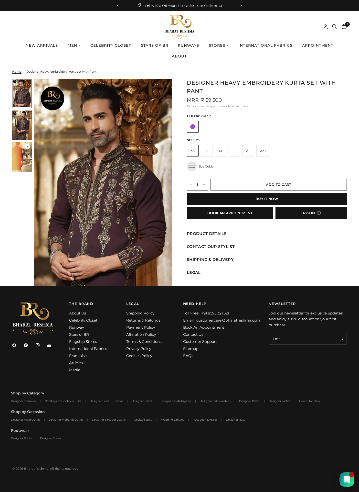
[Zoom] (162, 89)
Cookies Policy (139, 355)
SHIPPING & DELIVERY (210, 259)
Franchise (78, 355)
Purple (193, 127)
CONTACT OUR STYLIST (211, 246)
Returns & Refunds (143, 320)
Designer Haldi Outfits (25, 419)
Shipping (213, 106)
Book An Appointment (203, 327)
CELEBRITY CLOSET (110, 45)
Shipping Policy (140, 313)
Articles (76, 362)
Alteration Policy (141, 334)
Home (16, 71)
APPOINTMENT (317, 45)
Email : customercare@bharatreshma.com (221, 320)
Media (74, 370)
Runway (76, 327)
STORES (217, 45)
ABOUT (179, 56)
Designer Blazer (249, 401)
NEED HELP (195, 303)
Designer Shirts (142, 401)
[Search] (334, 26)
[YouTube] (52, 345)
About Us (77, 313)
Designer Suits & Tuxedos (106, 401)
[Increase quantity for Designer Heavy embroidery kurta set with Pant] (204, 184)
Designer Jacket (280, 401)
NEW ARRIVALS (42, 45)
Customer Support (200, 341)
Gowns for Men (309, 401)
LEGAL (194, 272)
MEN (72, 45)
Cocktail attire (143, 419)
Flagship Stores (83, 341)
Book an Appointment (230, 213)
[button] (267, 166)
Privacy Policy (138, 348)
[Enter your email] (342, 339)
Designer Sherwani (23, 401)
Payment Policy (140, 327)
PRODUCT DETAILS (207, 233)
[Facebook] (17, 345)
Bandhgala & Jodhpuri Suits (63, 401)
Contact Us (193, 334)
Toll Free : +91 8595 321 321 (206, 313)
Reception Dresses (205, 419)
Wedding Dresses (172, 419)
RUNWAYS (188, 45)
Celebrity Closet (83, 320)
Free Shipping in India (183, 6)
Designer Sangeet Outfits (109, 419)
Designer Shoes (50, 438)
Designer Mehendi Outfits (66, 419)
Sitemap (191, 348)
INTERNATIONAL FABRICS (265, 45)
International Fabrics (88, 348)
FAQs (188, 355)
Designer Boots (21, 438)
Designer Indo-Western (215, 401)
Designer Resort (236, 419)
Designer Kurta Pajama (175, 401)
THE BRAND (81, 303)
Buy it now (266, 199)
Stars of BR (79, 334)
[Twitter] (29, 345)
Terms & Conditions (143, 341)
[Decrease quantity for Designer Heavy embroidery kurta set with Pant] (190, 184)
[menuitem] (42, 45)
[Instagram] (41, 345)
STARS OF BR (154, 45)
